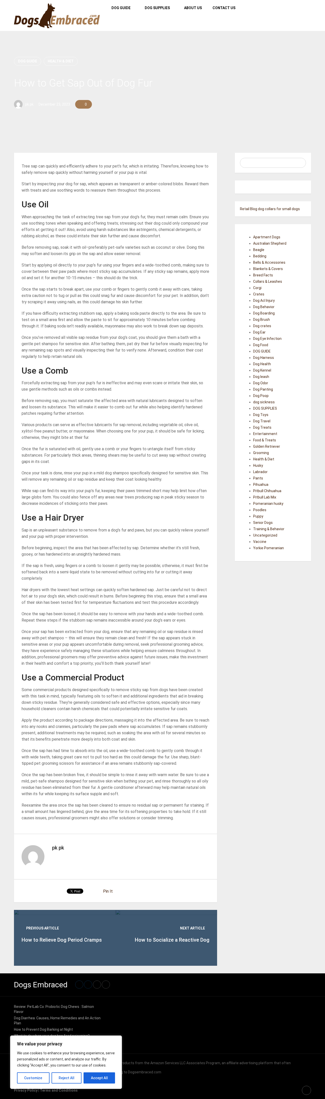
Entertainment (265, 434)
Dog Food (260, 345)
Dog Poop (261, 396)
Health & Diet (61, 61)
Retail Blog (248, 209)
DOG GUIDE (121, 8)
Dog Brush (261, 320)
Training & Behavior (268, 529)
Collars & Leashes (267, 281)
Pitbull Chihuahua (267, 491)
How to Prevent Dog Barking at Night (43, 1029)
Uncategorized (265, 535)
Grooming (261, 453)
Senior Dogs (263, 523)
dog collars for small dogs (279, 209)
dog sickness (264, 402)
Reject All (66, 1078)
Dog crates (262, 326)
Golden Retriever (266, 446)
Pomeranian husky (268, 504)
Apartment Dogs (266, 237)
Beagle (258, 250)
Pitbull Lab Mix (264, 497)
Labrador (260, 472)
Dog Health (262, 364)
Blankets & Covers (268, 269)
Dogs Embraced (41, 984)
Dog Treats (262, 427)
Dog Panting (263, 389)
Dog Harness (263, 358)
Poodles (259, 510)
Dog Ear (259, 332)
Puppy (258, 516)
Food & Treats (264, 440)
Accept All (99, 1078)
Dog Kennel (262, 370)
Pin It (108, 891)
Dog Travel (261, 421)
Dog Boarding (264, 313)
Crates (258, 294)
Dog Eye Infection (267, 339)
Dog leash (261, 377)
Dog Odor (260, 383)
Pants (258, 478)
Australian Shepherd (269, 243)
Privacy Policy (26, 1090)
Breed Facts (263, 275)
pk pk (29, 104)
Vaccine (259, 542)
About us (193, 8)
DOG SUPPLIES (157, 8)
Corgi (257, 288)
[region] (66, 1062)
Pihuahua (260, 484)
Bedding (259, 256)
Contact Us (224, 8)
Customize (33, 1078)
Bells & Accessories (269, 262)
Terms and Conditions (59, 1090)
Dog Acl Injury (264, 300)
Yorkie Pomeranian (268, 548)
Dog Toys (260, 415)
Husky (258, 465)
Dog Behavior (263, 307)
